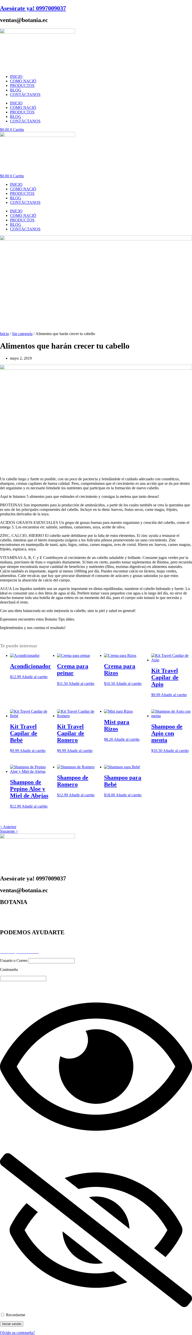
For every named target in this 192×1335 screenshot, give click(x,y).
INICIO (16, 76)
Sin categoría (22, 334)
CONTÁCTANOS (25, 94)
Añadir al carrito (35, 677)
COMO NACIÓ (23, 81)
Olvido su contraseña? (17, 1332)
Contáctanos (10, 947)
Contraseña (9, 969)
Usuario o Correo (14, 960)
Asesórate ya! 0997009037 (33, 8)
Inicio (4, 334)
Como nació (9, 917)
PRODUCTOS (22, 85)
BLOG (15, 90)
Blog (4, 943)
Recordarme (15, 1315)
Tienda (5, 922)
